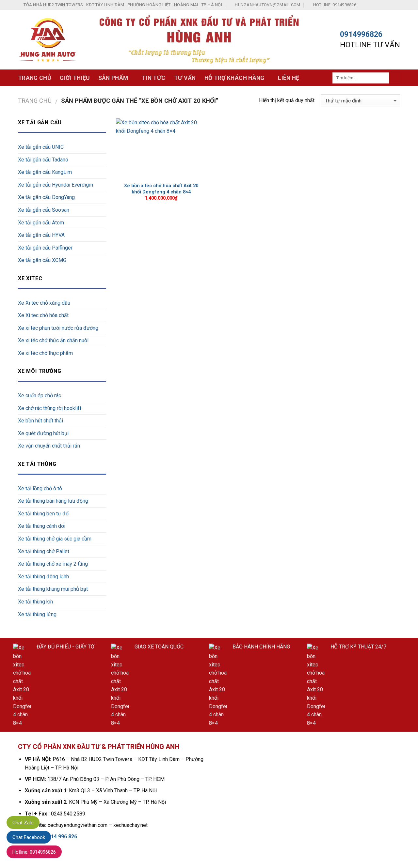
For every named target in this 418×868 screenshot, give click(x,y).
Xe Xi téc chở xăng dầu (44, 303)
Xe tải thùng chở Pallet (43, 551)
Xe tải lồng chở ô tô (40, 488)
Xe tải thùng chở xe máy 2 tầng (53, 564)
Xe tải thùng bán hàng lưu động (53, 501)
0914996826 (361, 34)
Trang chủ (34, 78)
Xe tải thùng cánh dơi (41, 526)
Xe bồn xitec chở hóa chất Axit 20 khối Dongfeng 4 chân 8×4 (161, 189)
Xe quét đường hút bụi (43, 433)
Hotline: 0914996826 (34, 852)
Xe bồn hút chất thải (40, 421)
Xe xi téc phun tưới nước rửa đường (58, 328)
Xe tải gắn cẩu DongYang (46, 197)
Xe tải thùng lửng (37, 614)
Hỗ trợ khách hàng (234, 78)
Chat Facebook (28, 837)
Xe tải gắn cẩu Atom (41, 223)
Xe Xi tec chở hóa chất (43, 315)
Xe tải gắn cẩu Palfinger (45, 248)
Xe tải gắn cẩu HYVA (41, 235)
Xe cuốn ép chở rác (39, 395)
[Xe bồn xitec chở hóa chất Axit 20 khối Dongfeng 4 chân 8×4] (161, 148)
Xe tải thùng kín (35, 602)
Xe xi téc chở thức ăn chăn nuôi (53, 340)
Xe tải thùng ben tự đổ (43, 513)
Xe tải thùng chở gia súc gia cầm (54, 539)
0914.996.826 (61, 836)
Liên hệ (288, 78)
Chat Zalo (23, 823)
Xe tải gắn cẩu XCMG (42, 260)
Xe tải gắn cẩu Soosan (43, 210)
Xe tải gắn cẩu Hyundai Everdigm (55, 185)
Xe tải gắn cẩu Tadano (43, 160)
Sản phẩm (113, 78)
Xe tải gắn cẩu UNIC (41, 147)
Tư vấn (185, 78)
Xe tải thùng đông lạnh (43, 576)
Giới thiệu (75, 78)
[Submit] (394, 78)
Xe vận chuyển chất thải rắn (49, 446)
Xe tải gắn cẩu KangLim (45, 172)
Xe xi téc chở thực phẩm (45, 353)
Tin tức (153, 78)
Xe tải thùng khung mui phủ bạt (53, 589)
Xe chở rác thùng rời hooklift (49, 408)
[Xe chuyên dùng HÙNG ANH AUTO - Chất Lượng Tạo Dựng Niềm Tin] (48, 40)
